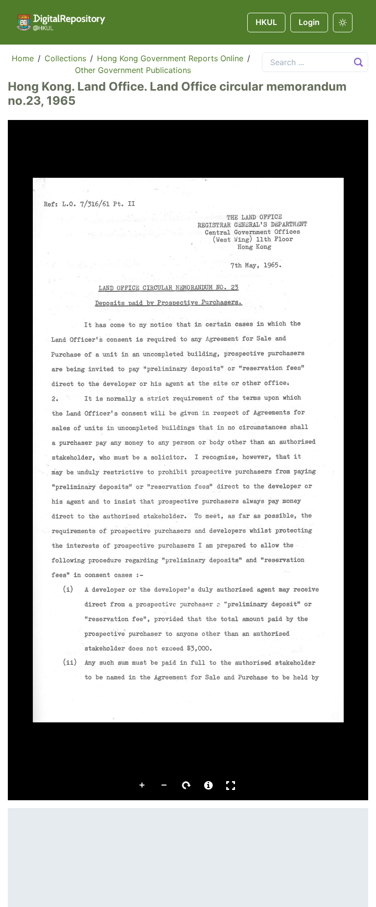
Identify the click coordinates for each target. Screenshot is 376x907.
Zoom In (142, 785)
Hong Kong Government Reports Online (170, 58)
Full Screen (230, 785)
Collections (65, 58)
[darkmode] (342, 22)
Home (23, 58)
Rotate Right (186, 785)
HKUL (266, 22)
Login (309, 22)
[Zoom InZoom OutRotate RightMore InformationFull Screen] (188, 460)
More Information (208, 785)
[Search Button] (358, 62)
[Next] (353, 450)
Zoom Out (164, 785)
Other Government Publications (133, 70)
